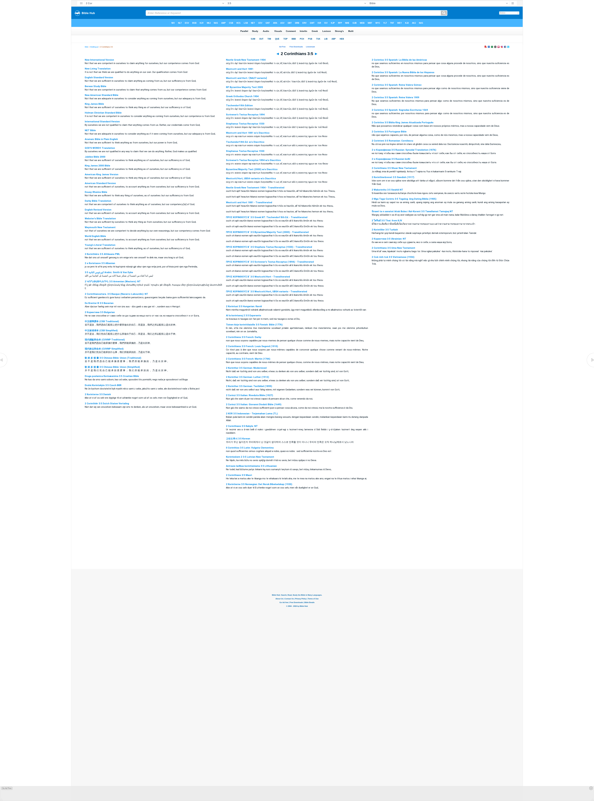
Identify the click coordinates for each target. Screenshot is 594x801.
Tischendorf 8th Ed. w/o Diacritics (245, 142)
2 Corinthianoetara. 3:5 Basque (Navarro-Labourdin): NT (116, 294)
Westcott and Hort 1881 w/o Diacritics (247, 132)
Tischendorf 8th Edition (239, 105)
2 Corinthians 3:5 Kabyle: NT (242, 426)
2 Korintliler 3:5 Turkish (385, 229)
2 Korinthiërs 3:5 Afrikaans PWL (102, 254)
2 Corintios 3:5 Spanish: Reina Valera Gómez (397, 85)
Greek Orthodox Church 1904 (242, 96)
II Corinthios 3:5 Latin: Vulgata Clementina (250, 447)
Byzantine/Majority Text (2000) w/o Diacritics (252, 169)
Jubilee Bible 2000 (95, 156)
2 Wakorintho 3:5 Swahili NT (387, 189)
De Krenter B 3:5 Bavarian (99, 303)
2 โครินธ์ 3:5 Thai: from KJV (387, 220)
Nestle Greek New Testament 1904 (246, 59)
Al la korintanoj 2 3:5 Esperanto (243, 315)
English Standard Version (99, 77)
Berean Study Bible (95, 86)
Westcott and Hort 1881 (239, 69)
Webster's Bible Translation (100, 218)
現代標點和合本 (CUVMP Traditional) (105, 339)
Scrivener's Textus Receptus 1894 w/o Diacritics (253, 160)
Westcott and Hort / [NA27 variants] (246, 78)
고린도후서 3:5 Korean (238, 438)
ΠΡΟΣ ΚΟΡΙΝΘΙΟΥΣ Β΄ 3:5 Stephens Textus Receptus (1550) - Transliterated (269, 247)
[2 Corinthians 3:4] (4, 367)
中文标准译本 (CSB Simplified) (101, 330)
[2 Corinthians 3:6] (590, 367)
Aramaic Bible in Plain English (101, 139)
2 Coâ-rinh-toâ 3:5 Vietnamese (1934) (393, 257)
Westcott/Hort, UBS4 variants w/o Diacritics (251, 178)
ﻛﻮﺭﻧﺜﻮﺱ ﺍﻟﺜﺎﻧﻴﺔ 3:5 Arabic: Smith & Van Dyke (109, 272)
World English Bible (95, 236)
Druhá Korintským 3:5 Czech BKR (103, 385)
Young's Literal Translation (100, 245)
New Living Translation (98, 68)
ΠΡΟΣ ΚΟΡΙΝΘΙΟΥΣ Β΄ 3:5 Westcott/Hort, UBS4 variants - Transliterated (266, 291)
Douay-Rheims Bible (96, 192)
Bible (86, 47)
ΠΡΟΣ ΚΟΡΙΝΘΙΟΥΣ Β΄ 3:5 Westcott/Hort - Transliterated (258, 276)
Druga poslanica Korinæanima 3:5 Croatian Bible (112, 376)
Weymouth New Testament (100, 227)
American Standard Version (100, 183)
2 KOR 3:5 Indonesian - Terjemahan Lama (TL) (252, 413)
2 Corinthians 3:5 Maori (239, 475)
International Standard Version (102, 121)
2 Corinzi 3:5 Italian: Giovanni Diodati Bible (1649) (253, 404)
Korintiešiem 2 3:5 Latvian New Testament (250, 456)
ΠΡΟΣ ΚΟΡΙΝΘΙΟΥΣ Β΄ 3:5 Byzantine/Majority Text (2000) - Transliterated (267, 232)
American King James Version (101, 174)
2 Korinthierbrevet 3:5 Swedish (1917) (393, 177)
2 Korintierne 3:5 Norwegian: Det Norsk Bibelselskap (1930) (259, 484)
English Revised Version (98, 209)
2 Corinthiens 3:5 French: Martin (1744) (248, 358)
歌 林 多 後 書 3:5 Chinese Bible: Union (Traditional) (113, 357)
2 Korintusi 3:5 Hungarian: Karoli (244, 306)
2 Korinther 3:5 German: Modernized (246, 368)
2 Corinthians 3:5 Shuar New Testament (394, 168)
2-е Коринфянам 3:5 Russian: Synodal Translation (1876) (404, 149)
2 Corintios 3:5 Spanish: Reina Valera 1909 (395, 97)
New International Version (99, 59)
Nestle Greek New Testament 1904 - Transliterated (255, 187)
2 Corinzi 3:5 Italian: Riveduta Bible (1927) (249, 395)
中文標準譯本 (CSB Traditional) (102, 321)
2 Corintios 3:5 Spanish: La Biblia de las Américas (399, 59)
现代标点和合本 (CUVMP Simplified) (104, 348)
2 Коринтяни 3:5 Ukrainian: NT (389, 238)
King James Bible (94, 104)
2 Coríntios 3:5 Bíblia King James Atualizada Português (402, 122)
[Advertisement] (297, 550)
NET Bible (90, 130)
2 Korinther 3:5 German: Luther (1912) (247, 377)
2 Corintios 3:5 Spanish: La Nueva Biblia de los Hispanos (403, 72)
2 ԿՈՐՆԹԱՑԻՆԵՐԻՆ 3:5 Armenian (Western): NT (113, 281)
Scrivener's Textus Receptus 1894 (245, 114)
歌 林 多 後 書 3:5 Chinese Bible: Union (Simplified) (112, 367)
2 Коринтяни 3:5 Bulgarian (100, 312)
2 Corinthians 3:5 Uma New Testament (393, 248)
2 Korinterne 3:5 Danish (98, 394)
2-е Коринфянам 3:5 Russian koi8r (391, 159)
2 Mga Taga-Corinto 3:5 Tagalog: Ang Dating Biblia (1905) (404, 199)
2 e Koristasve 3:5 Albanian (100, 263)
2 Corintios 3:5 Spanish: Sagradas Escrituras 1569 (400, 110)
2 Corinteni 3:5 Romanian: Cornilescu (392, 140)
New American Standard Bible (101, 95)
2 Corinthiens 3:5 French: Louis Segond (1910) (252, 346)
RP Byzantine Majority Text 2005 (244, 87)
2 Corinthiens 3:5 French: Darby (243, 337)
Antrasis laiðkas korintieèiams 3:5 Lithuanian (251, 466)
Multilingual (94, 47)
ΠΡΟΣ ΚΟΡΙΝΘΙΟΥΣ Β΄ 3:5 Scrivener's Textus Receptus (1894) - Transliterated (270, 261)
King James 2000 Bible (97, 165)
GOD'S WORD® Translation (100, 148)
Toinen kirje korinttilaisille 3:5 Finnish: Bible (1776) (254, 324)
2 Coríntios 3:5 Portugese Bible (389, 131)
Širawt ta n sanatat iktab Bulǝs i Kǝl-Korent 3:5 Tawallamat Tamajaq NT (412, 211)
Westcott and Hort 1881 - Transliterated (249, 202)
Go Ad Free (7, 788)
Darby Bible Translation (98, 201)
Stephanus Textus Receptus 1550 (245, 123)
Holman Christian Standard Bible (103, 112)
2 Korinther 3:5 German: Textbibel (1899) (249, 386)
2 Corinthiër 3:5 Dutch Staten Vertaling (107, 403)
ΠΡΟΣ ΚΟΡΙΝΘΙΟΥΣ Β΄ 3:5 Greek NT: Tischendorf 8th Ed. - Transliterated (266, 217)
